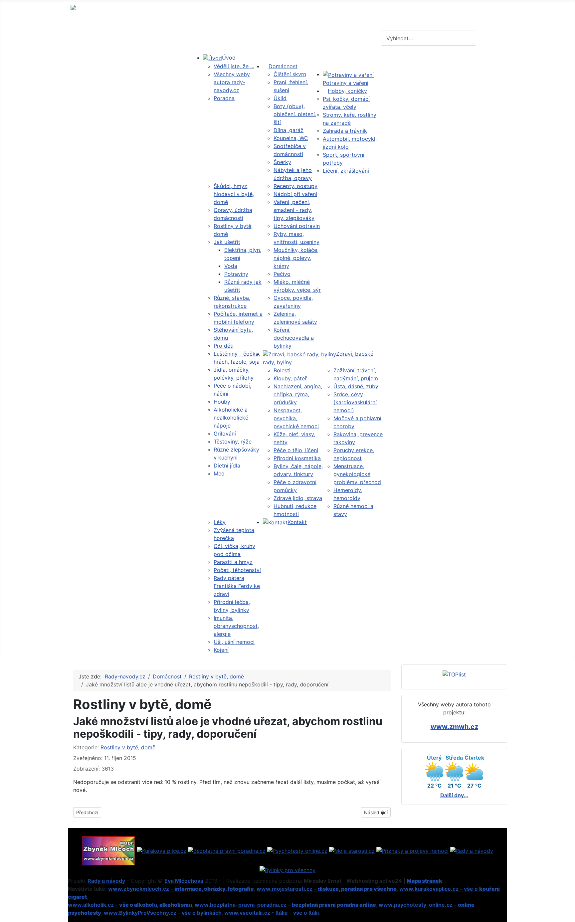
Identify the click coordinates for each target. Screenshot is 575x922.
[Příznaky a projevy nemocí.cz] (412, 850)
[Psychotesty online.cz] (297, 850)
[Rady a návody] (471, 850)
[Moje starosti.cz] (352, 850)
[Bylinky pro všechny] (287, 869)
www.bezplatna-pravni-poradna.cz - (285, 904)
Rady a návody (106, 880)
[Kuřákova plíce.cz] (161, 850)
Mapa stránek (424, 880)
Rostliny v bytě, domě (127, 747)
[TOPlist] (454, 674)
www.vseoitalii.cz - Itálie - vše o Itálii (271, 912)
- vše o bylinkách (200, 912)
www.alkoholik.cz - (130, 904)
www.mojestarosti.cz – (327, 888)
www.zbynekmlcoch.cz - (181, 888)
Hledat (490, 38)
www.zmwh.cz (454, 727)
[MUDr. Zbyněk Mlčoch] (108, 850)
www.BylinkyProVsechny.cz (140, 912)
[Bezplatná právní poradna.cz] (227, 850)
